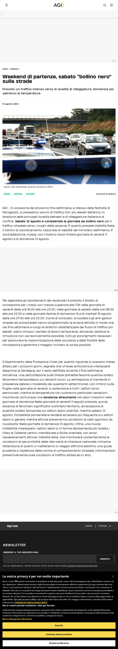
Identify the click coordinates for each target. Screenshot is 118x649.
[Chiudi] (113, 576)
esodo (7, 194)
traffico (18, 194)
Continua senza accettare (59, 634)
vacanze (30, 194)
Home (5, 69)
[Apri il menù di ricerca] (104, 5)
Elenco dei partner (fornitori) (17, 619)
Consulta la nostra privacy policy (31, 602)
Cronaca (14, 69)
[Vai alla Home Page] (59, 5)
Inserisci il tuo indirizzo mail (21, 552)
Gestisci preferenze (59, 643)
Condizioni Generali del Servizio (82, 566)
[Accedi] (111, 5)
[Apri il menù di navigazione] (6, 5)
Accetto (59, 625)
